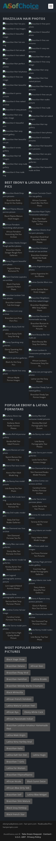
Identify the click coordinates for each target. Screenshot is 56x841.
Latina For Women (16, 768)
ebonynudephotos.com (13, 823)
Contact (47, 834)
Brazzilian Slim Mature (18, 801)
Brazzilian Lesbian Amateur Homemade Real (27, 727)
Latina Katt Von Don (17, 754)
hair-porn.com (30, 823)
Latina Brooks (40, 679)
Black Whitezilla (15, 692)
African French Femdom (19, 699)
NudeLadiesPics (45, 823)
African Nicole (14, 781)
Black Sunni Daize (36, 781)
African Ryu (13, 712)
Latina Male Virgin (16, 735)
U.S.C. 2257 (20, 837)
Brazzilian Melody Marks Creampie (25, 685)
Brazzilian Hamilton (17, 679)
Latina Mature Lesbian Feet (21, 705)
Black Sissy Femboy (16, 807)
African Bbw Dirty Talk (18, 787)
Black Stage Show (16, 659)
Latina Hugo (39, 754)
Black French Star (16, 814)
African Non (37, 666)
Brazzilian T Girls (15, 761)
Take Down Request (32, 834)
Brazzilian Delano (16, 666)
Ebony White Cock (33, 712)
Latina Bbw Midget (37, 794)
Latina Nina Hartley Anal (19, 741)
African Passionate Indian (20, 718)
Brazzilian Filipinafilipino (19, 774)
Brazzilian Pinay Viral (17, 672)
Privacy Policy (34, 837)
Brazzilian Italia (15, 748)
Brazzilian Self (14, 794)
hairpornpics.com (10, 827)
